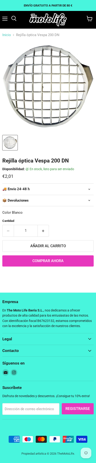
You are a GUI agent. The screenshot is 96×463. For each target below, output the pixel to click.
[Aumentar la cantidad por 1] (43, 231)
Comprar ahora (48, 261)
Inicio (6, 35)
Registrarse (77, 408)
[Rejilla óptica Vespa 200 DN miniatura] (10, 142)
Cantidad (8, 221)
